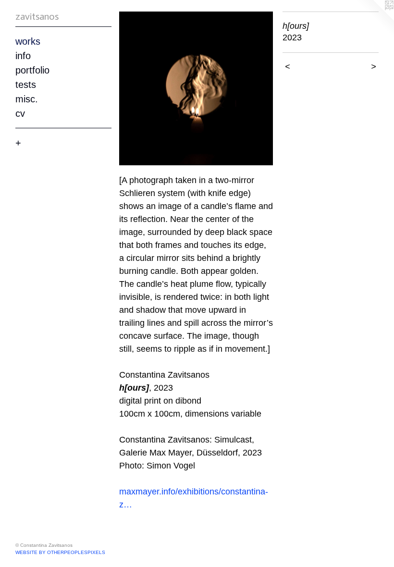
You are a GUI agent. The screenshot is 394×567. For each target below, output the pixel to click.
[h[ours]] (196, 88)
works (27, 41)
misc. (26, 99)
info (23, 55)
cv (20, 113)
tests (25, 84)
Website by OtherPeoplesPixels (60, 552)
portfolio (32, 70)
